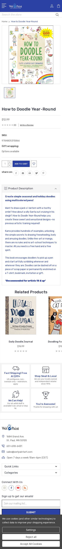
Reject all (31, 537)
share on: (7, 172)
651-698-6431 (14, 446)
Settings (31, 530)
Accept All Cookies (31, 544)
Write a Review (27, 125)
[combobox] (31, 14)
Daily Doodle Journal (21, 341)
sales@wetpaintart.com (19, 451)
